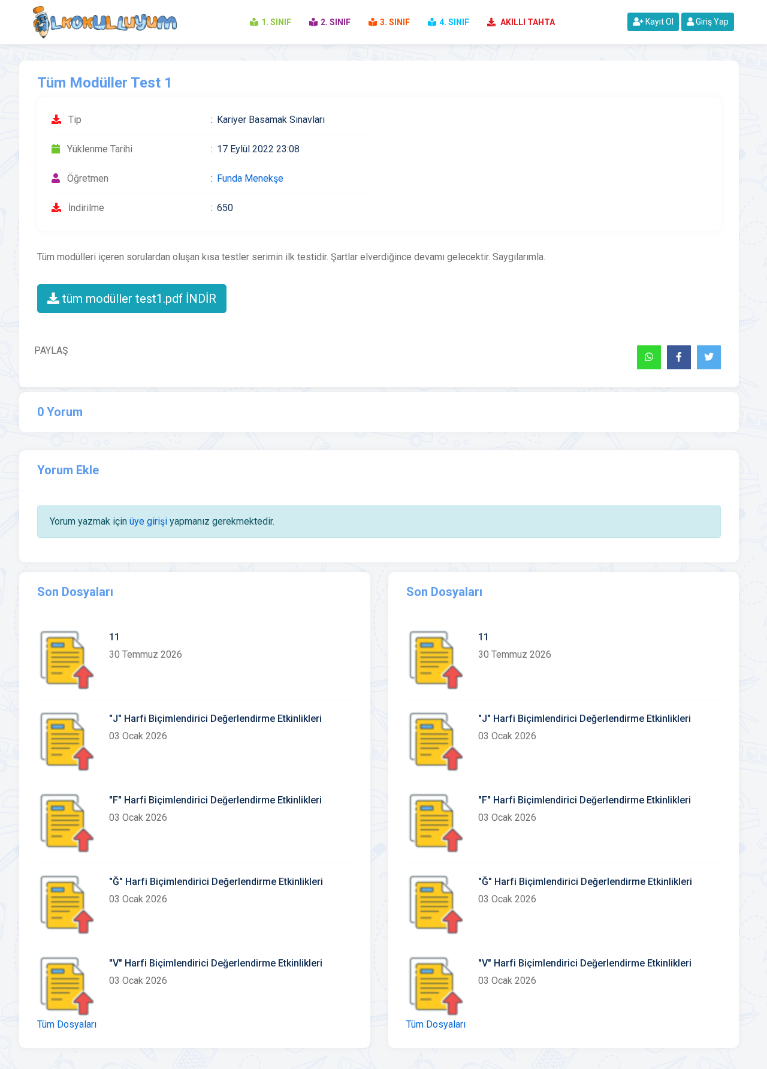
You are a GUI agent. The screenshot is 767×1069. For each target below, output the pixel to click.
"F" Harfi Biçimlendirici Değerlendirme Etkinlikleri (215, 800)
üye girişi (148, 521)
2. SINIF (336, 22)
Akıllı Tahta (527, 22)
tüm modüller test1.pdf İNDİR (137, 298)
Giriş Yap (711, 21)
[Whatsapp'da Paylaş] (649, 357)
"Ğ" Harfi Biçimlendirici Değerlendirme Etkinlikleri (216, 881)
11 (114, 637)
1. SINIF (276, 22)
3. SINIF (395, 22)
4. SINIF (454, 22)
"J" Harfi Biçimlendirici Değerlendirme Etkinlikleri (215, 718)
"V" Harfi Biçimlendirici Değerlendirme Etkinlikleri (215, 963)
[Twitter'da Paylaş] (709, 357)
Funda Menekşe (250, 178)
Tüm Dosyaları (66, 1024)
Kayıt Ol (659, 21)
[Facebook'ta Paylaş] (679, 357)
